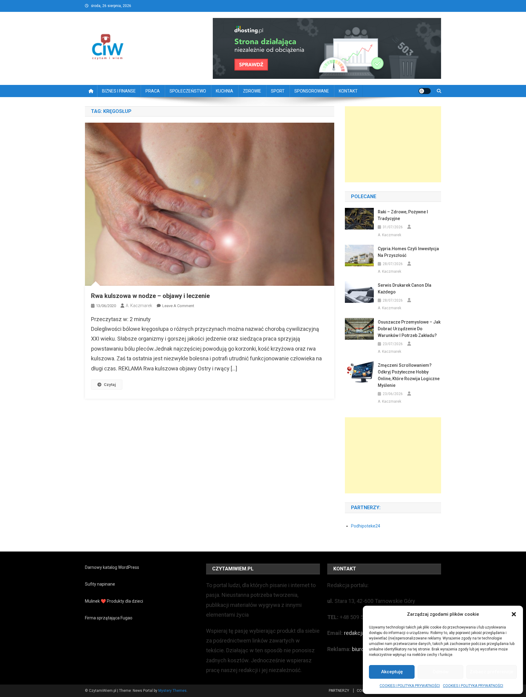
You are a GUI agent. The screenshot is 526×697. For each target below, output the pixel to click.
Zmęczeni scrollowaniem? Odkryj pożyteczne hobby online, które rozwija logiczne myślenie (409, 375)
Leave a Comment (178, 305)
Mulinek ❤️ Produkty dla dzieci (114, 601)
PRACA (153, 91)
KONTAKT (348, 91)
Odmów (441, 671)
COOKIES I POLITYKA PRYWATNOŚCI (410, 686)
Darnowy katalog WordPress (112, 567)
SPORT (278, 91)
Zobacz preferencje (492, 671)
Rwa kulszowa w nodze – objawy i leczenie (150, 295)
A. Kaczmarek (139, 305)
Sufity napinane (100, 584)
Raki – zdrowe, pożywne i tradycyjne (403, 215)
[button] (514, 614)
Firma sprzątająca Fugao (108, 617)
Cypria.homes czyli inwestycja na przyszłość (408, 252)
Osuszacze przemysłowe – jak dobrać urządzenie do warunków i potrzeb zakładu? (409, 329)
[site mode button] (425, 91)
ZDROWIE (252, 91)
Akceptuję (392, 671)
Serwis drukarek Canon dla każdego (404, 288)
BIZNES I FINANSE (119, 91)
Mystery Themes (172, 690)
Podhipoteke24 (365, 526)
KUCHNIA (224, 91)
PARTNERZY (339, 690)
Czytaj (110, 384)
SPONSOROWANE (311, 91)
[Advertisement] (393, 144)
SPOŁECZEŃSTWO (188, 91)
